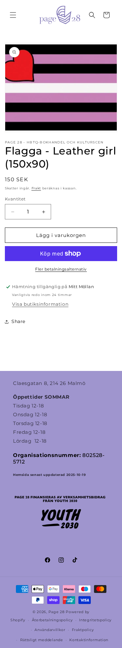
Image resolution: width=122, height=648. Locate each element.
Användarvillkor (49, 629)
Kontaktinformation (88, 640)
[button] (13, 15)
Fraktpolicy (83, 629)
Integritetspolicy (95, 620)
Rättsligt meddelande (41, 640)
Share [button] (18, 321)
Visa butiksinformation (40, 304)
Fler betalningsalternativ (61, 269)
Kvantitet (15, 198)
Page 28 (57, 612)
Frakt (36, 188)
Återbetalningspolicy (52, 620)
